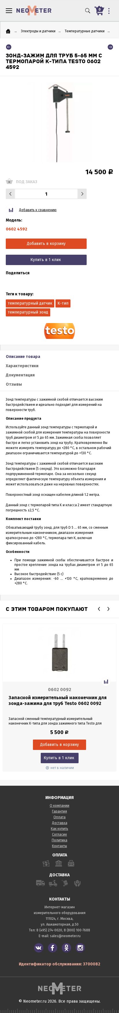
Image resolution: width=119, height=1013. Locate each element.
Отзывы (14, 384)
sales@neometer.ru (65, 936)
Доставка (59, 823)
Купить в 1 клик (45, 259)
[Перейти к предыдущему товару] (9, 47)
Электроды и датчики (38, 31)
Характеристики (22, 365)
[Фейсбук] (52, 947)
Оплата (59, 817)
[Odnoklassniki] (66, 947)
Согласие (59, 834)
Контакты (59, 846)
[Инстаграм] (80, 947)
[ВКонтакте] (38, 947)
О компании (59, 806)
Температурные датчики (85, 31)
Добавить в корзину (46, 243)
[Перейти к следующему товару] (110, 47)
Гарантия (59, 811)
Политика (59, 840)
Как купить (59, 829)
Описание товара (23, 356)
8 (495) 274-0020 (49, 930)
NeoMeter (33, 10)
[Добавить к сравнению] (106, 681)
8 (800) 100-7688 (77, 930)
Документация (20, 375)
